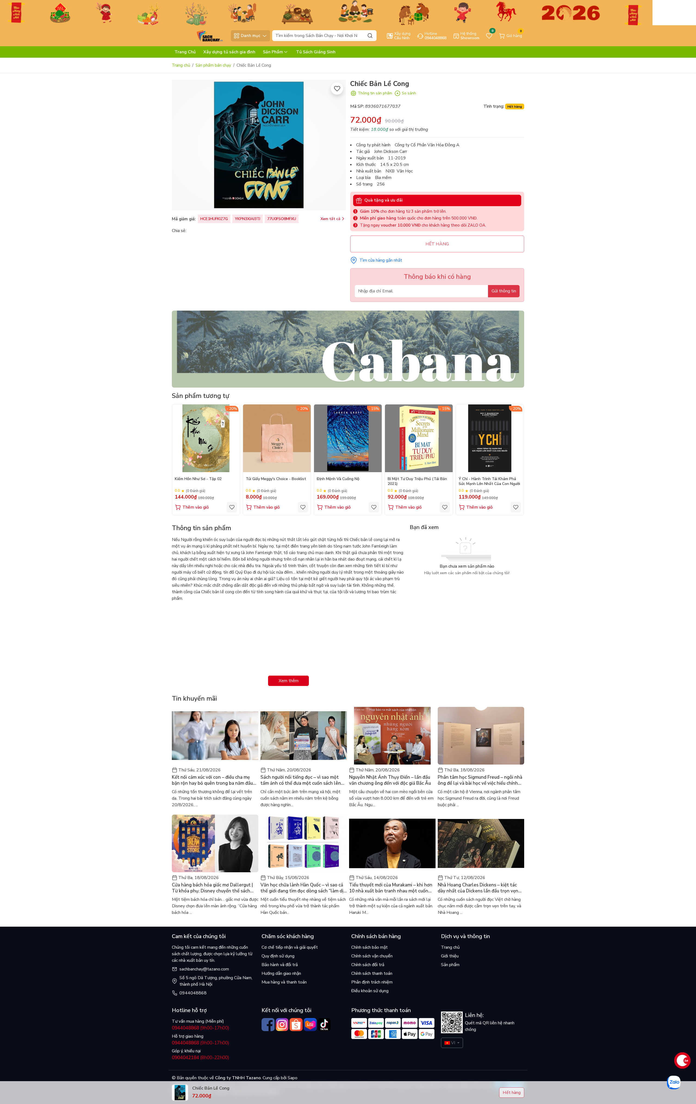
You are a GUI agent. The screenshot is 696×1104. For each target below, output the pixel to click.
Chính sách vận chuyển (372, 956)
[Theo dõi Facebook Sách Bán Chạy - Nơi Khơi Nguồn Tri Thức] (268, 1024)
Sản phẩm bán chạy (213, 65)
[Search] (370, 35)
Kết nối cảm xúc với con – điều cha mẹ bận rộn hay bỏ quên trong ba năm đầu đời (212, 780)
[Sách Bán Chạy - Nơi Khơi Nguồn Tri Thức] (200, 35)
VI (453, 1043)
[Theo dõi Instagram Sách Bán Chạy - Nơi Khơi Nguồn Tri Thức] (282, 1024)
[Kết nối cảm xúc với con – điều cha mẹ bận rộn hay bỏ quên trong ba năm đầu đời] (215, 736)
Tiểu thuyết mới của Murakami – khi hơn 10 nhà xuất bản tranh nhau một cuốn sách (390, 888)
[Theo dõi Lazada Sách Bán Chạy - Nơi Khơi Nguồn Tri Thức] (310, 1024)
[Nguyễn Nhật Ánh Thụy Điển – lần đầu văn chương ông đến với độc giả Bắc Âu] (392, 736)
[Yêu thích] (337, 88)
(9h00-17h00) (200, 1028)
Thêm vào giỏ (195, 507)
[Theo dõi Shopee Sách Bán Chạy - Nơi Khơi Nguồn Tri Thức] (296, 1024)
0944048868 (193, 993)
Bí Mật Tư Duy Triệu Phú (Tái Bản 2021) (417, 481)
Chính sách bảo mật (369, 947)
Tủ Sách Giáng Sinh (315, 52)
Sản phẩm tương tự (200, 395)
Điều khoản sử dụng (370, 991)
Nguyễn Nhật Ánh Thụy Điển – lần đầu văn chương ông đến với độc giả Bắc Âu (390, 780)
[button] (516, 459)
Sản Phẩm (273, 52)
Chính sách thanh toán (371, 973)
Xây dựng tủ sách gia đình (229, 52)
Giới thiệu (450, 956)
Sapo (292, 1078)
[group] (259, 145)
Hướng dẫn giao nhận (281, 973)
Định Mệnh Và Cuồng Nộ (338, 479)
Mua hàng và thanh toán (284, 982)
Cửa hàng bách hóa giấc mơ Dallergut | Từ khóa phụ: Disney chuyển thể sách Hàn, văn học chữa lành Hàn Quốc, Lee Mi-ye (212, 888)
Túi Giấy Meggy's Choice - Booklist (276, 479)
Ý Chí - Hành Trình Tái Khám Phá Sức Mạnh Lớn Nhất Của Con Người (489, 481)
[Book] (348, 349)
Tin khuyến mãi (194, 698)
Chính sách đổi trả (367, 965)
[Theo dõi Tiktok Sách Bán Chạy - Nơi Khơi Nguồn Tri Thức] (324, 1024)
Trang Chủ (185, 52)
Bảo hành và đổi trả (280, 965)
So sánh (409, 93)
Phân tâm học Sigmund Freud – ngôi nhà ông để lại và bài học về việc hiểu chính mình (480, 780)
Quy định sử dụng (278, 956)
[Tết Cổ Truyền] (326, 12)
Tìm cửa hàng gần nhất (380, 260)
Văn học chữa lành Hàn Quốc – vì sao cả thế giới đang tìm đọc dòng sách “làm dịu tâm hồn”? (303, 888)
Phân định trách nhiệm (372, 982)
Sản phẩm (450, 965)
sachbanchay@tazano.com (204, 969)
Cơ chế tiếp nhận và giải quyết (290, 947)
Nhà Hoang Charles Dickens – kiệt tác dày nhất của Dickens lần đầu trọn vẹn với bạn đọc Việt (478, 888)
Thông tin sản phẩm (375, 93)
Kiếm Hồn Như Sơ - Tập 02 (198, 479)
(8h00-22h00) (200, 1057)
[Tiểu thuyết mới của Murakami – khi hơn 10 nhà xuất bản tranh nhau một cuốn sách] (392, 843)
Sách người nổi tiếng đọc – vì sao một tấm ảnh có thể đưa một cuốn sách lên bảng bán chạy (300, 780)
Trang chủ (181, 65)
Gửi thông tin (504, 291)
